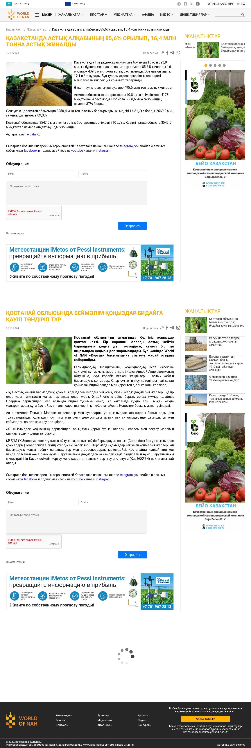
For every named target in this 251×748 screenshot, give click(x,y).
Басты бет (13, 29)
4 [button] (219, 65)
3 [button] (215, 65)
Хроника (143, 715)
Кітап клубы (104, 725)
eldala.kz (33, 134)
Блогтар (97, 14)
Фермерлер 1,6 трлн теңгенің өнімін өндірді (224, 378)
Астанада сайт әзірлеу (231, 744)
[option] (35, 4)
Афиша (148, 14)
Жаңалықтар (69, 14)
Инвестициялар (193, 14)
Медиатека (123, 14)
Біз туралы (144, 725)
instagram (103, 150)
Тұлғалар (103, 715)
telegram (126, 146)
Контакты (62, 725)
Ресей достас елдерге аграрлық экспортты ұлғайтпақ (224, 47)
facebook (30, 150)
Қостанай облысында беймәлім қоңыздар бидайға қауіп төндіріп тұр (226, 322)
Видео (165, 14)
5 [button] (224, 65)
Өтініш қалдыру (221, 4)
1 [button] (206, 65)
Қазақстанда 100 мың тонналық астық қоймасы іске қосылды (226, 399)
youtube (77, 150)
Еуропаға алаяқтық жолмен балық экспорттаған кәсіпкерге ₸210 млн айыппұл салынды (226, 363)
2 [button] (210, 65)
